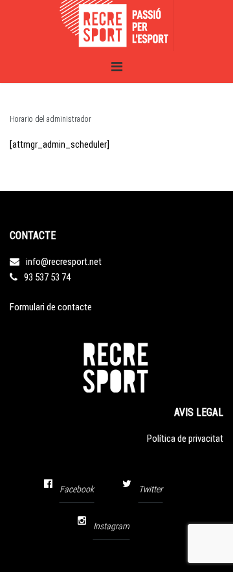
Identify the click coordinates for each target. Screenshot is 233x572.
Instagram (111, 526)
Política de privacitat (185, 438)
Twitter (150, 489)
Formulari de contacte (51, 307)
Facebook (77, 489)
